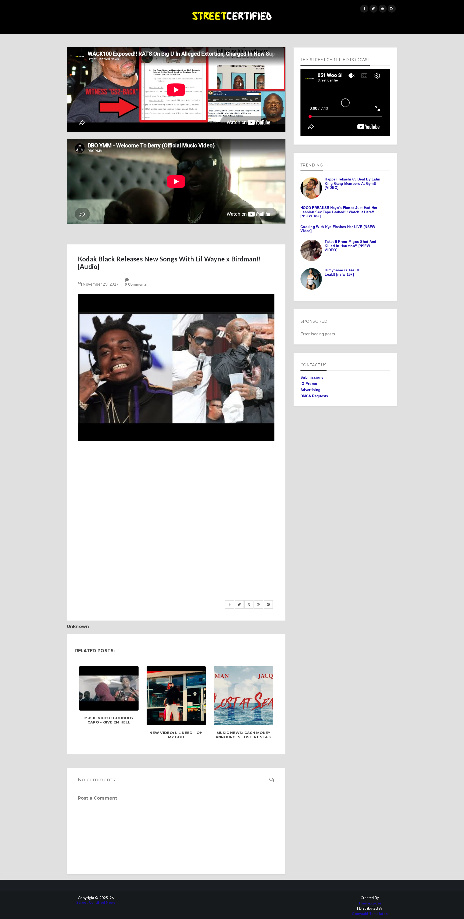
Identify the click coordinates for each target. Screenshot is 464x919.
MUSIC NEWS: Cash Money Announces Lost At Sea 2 (243, 735)
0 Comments (136, 284)
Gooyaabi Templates (370, 914)
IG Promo (308, 384)
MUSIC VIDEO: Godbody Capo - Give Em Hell (108, 720)
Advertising (310, 390)
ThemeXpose (370, 903)
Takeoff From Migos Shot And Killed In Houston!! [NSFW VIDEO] (350, 246)
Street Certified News (95, 902)
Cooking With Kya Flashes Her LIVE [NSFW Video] (337, 229)
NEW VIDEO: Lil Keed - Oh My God (176, 735)
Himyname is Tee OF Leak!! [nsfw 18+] (342, 272)
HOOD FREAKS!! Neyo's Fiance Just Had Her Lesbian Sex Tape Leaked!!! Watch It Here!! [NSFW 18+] (338, 212)
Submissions (311, 377)
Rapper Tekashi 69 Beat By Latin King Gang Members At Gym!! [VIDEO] (352, 183)
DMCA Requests (314, 396)
